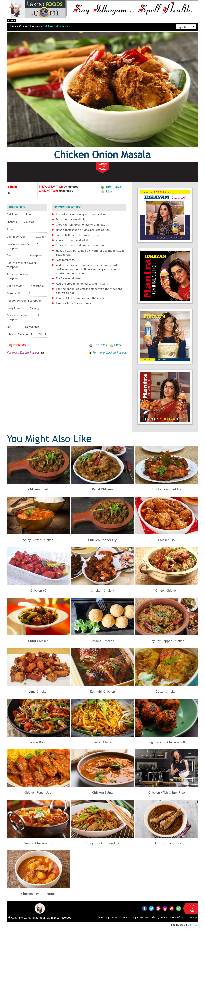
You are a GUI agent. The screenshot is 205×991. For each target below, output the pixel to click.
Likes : (118, 345)
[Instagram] (165, 908)
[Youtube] (171, 908)
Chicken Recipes (30, 26)
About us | (103, 917)
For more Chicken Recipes (108, 352)
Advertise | (143, 917)
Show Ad (11, 20)
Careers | (115, 917)
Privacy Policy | (160, 917)
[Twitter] (151, 908)
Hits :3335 (101, 345)
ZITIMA (194, 924)
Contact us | (129, 917)
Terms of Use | (178, 917)
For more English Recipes (23, 352)
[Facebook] (144, 908)
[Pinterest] (158, 908)
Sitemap (192, 917)
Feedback (19, 345)
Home (13, 26)
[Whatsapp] (178, 908)
